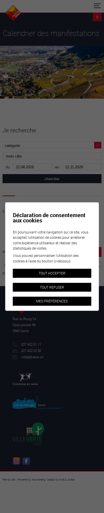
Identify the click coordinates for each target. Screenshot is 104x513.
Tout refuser (52, 287)
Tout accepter (52, 273)
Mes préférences (52, 301)
